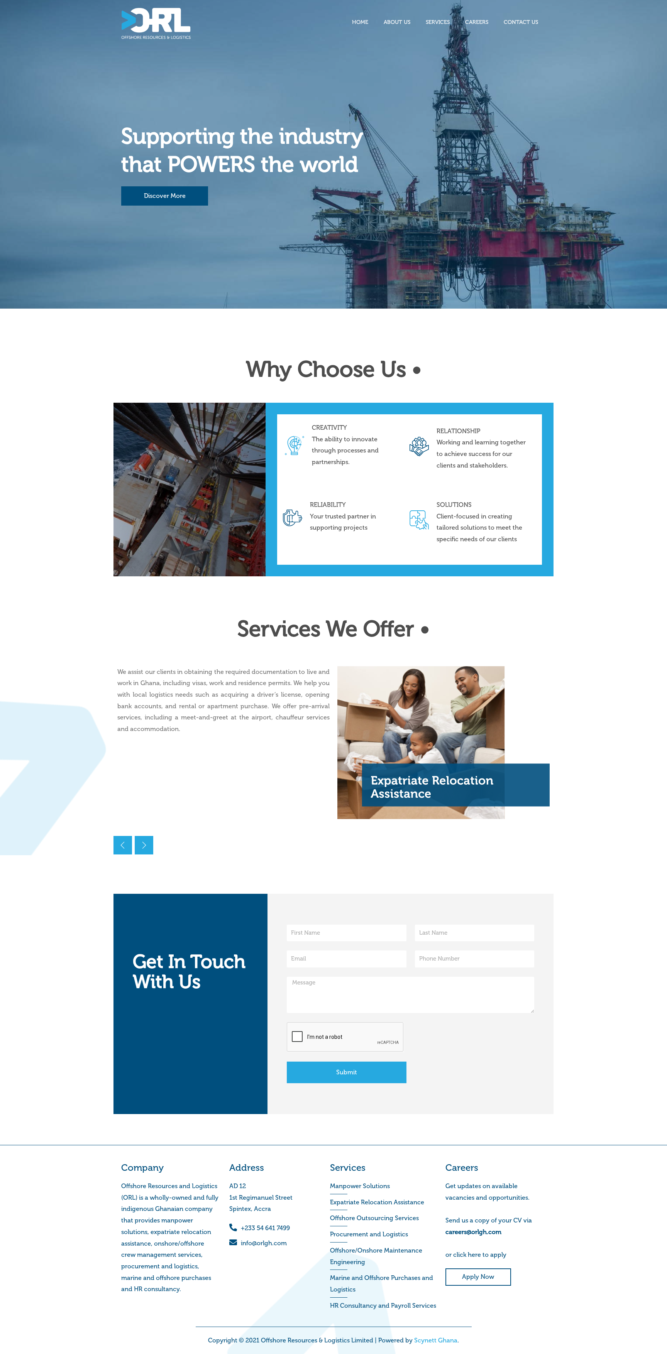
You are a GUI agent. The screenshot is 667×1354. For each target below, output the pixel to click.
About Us (397, 22)
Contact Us (521, 22)
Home (360, 22)
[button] (144, 845)
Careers (476, 22)
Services (438, 22)
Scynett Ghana (435, 1340)
